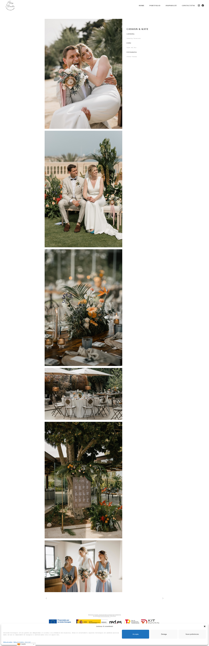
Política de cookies (7, 642)
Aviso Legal (27, 642)
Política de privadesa (18, 642)
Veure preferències (192, 634)
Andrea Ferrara (132, 56)
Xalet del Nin (131, 47)
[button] (205, 626)
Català (23, 644)
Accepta (135, 634)
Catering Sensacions (134, 38)
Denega (164, 634)
